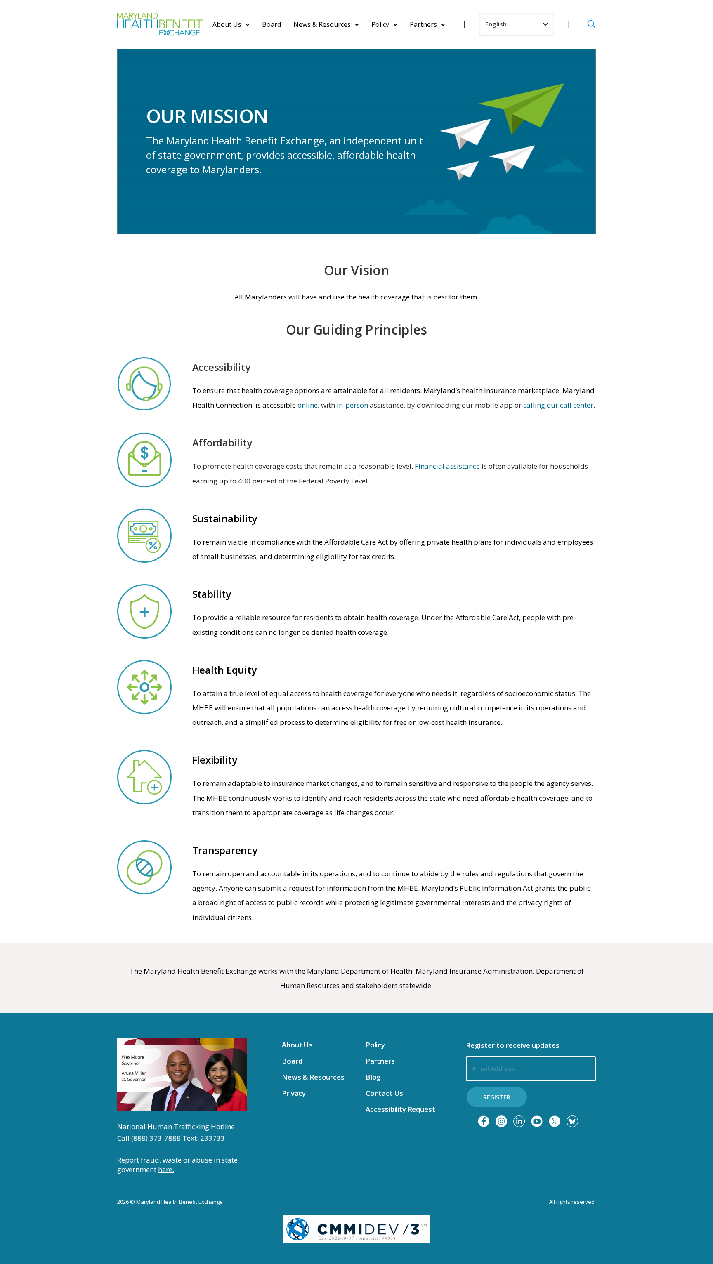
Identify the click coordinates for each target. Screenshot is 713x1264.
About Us (226, 24)
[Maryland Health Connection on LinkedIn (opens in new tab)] (519, 1121)
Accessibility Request (400, 1109)
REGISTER (496, 1097)
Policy (380, 24)
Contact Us (384, 1093)
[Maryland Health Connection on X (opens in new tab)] (554, 1121)
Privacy (294, 1093)
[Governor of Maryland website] (182, 1073)
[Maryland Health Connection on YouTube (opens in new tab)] (537, 1121)
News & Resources (322, 24)
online (307, 405)
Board (271, 24)
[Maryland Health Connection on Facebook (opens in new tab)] (483, 1121)
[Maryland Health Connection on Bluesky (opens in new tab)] (572, 1121)
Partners (423, 24)
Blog (373, 1077)
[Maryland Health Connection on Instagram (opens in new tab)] (501, 1121)
